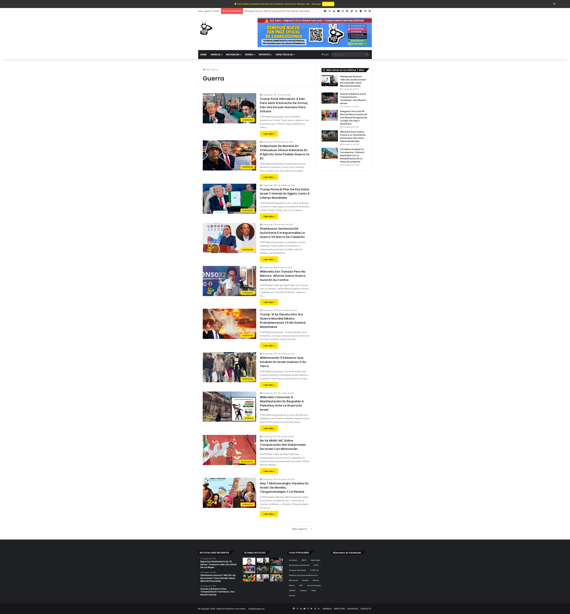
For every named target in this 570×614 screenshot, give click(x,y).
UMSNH (292, 590)
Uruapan (303, 590)
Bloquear (316, 3)
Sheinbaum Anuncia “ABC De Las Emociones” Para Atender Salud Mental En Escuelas (353, 81)
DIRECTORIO (339, 608)
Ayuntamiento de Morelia (299, 565)
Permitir (328, 3)
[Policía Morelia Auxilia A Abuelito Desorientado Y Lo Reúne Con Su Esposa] (276, 577)
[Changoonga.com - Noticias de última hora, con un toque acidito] (205, 27)
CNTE (316, 565)
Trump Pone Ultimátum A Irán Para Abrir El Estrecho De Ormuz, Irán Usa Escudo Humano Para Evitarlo (284, 105)
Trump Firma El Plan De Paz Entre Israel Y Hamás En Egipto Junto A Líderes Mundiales (285, 193)
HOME (203, 54)
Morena (316, 580)
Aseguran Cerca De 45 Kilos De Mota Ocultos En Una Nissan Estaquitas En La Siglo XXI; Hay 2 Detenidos (353, 117)
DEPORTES (264, 54)
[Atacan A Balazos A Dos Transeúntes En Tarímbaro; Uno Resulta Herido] (330, 98)
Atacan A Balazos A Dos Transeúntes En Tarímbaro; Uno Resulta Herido (277, 11)
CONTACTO (365, 608)
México (292, 585)
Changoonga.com (256, 608)
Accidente (293, 560)
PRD (301, 585)
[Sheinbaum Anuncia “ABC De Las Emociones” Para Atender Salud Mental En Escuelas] (330, 80)
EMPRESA (327, 608)
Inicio (207, 69)
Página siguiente (299, 529)
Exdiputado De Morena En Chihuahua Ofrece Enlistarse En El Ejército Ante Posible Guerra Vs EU (284, 152)
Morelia (305, 580)
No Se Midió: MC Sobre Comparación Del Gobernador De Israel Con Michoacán (283, 444)
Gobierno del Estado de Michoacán (303, 575)
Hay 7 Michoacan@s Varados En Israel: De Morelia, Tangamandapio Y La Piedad (284, 487)
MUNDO (249, 54)
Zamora (292, 595)
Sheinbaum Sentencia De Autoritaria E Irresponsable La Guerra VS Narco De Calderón (282, 233)
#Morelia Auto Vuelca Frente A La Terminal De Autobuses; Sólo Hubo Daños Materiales (353, 136)
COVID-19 (314, 570)
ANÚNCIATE (352, 608)
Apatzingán (315, 560)
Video (313, 590)
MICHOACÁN (232, 54)
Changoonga (267, 95)
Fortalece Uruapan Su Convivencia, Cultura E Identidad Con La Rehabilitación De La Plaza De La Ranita (352, 155)
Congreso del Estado (297, 570)
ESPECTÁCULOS (284, 54)
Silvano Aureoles (314, 585)
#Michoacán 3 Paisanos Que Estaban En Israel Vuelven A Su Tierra (283, 362)
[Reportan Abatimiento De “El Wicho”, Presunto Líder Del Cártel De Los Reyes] (249, 561)
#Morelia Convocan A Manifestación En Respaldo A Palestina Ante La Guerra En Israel (282, 403)
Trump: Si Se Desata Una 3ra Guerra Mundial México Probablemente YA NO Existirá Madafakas (282, 320)
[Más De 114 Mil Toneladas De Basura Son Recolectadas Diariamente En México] (249, 577)
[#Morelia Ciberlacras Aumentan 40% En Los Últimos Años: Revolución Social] (262, 577)
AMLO (304, 560)
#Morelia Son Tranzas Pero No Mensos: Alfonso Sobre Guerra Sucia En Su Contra (282, 275)
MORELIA (215, 54)
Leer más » (269, 133)
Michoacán (293, 580)
